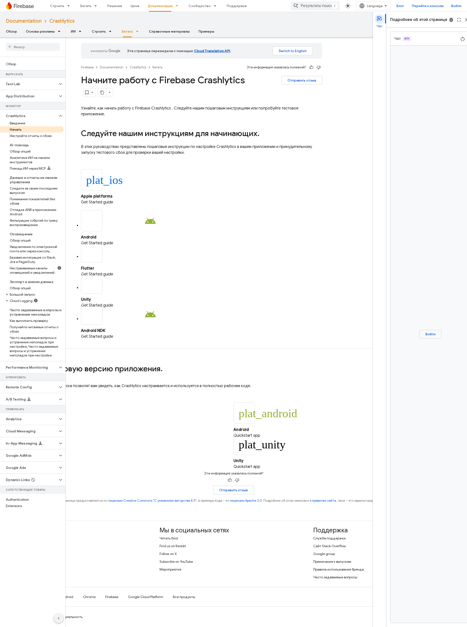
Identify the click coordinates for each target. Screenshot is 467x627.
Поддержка (237, 6)
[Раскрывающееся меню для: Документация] (178, 6)
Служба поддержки (329, 538)
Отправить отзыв (301, 80)
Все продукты (184, 597)
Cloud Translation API (212, 51)
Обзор (11, 31)
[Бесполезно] (318, 67)
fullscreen (459, 20)
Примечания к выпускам (332, 561)
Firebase (87, 67)
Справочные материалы (169, 31)
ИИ (73, 31)
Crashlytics (62, 21)
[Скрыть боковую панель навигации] (58, 618)
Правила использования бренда (338, 569)
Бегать (85, 6)
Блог (400, 6)
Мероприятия (170, 569)
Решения (114, 6)
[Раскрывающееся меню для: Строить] (70, 6)
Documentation (24, 21)
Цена (135, 6)
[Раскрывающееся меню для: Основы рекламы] (60, 31)
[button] (29, 84)
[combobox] (315, 5)
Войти (456, 6)
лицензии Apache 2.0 (246, 501)
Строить (57, 6)
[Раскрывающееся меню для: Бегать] (97, 6)
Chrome (89, 597)
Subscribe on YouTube (176, 561)
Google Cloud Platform (145, 597)
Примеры (206, 31)
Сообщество (200, 6)
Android (67, 597)
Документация (160, 6)
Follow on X (168, 554)
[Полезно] (311, 67)
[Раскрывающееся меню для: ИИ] (81, 31)
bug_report (451, 20)
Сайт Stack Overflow (329, 546)
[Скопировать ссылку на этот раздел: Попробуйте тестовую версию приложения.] (167, 369)
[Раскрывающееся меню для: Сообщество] (216, 6)
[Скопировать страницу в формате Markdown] (102, 92)
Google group (324, 554)
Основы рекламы (40, 31)
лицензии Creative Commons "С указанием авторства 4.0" (152, 501)
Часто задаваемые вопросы (335, 577)
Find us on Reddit (173, 546)
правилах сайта (324, 501)
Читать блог (169, 538)
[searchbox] (33, 47)
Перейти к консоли (427, 6)
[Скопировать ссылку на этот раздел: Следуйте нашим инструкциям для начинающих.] (264, 134)
